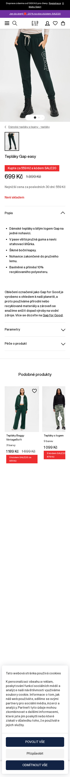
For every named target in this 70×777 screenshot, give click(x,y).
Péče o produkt (16, 343)
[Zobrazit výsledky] (14, 23)
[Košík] (63, 23)
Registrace (55, 3)
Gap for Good (53, 315)
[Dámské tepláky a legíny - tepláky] (5, 127)
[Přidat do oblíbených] (34, 391)
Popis (9, 213)
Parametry (12, 329)
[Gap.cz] (35, 23)
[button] (35, 117)
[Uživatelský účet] (47, 23)
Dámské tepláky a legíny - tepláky (29, 126)
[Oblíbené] (55, 23)
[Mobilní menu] (7, 23)
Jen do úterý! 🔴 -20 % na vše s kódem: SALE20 (35, 13)
